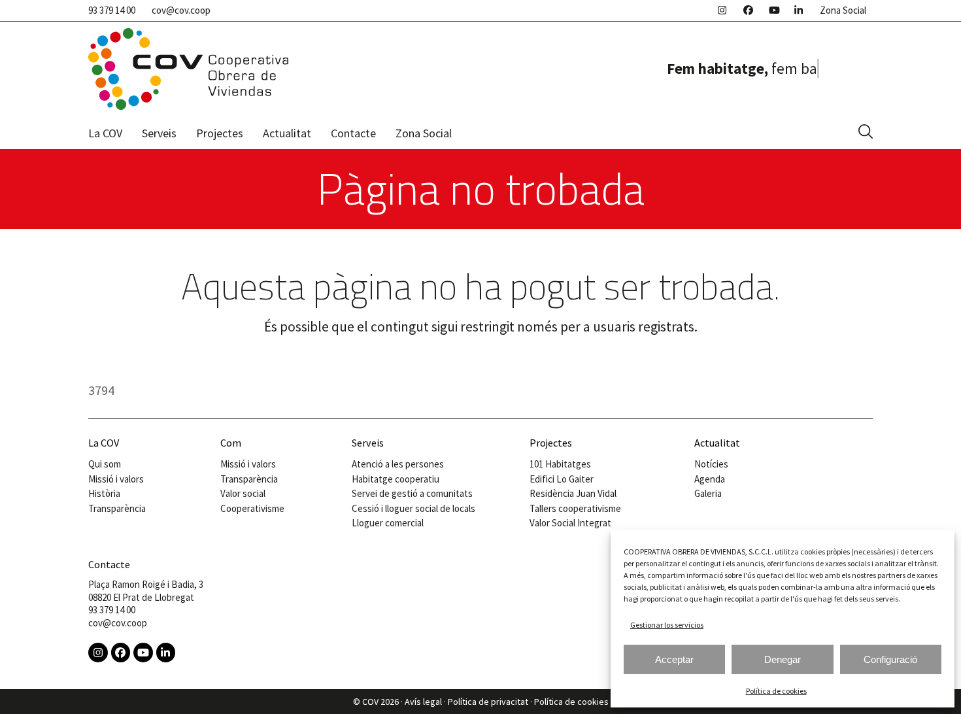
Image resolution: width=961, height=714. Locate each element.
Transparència (117, 508)
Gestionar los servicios (666, 625)
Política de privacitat (488, 701)
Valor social (242, 493)
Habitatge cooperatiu (395, 479)
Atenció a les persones (398, 464)
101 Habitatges (560, 464)
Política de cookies (776, 691)
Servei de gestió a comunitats (412, 493)
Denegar (782, 659)
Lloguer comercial (388, 523)
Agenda (709, 479)
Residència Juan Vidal (573, 493)
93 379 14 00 (111, 10)
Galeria (708, 493)
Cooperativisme (252, 508)
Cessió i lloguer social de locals (413, 508)
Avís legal (423, 701)
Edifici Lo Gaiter (562, 479)
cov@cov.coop (181, 10)
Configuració (890, 659)
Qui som (104, 464)
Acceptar (674, 659)
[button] (865, 132)
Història (104, 493)
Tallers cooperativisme (575, 508)
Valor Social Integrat (570, 523)
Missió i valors (116, 479)
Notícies (711, 464)
